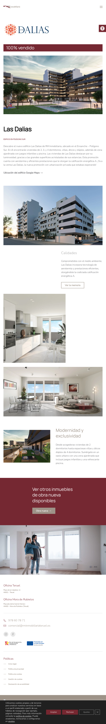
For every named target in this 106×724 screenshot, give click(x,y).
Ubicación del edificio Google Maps (21, 172)
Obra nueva (42, 510)
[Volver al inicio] (11, 7)
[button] (102, 28)
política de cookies (23, 716)
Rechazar (70, 712)
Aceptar (53, 712)
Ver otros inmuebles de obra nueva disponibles (52, 495)
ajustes (11, 721)
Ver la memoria (72, 285)
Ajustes (86, 712)
